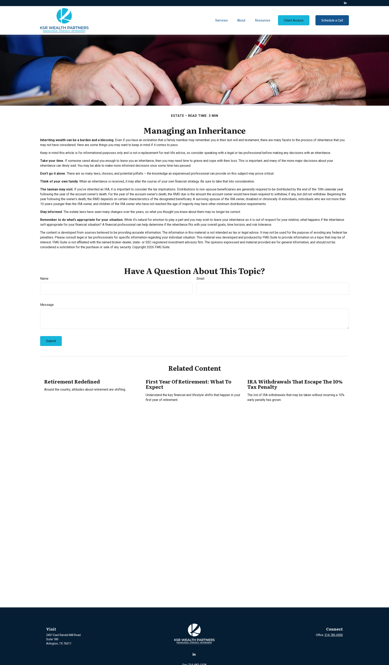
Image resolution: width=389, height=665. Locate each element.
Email (200, 278)
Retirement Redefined (72, 381)
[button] (221, 20)
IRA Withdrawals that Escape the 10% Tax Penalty (295, 384)
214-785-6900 (334, 635)
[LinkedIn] (345, 3)
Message (47, 305)
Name (44, 278)
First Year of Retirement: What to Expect (188, 384)
